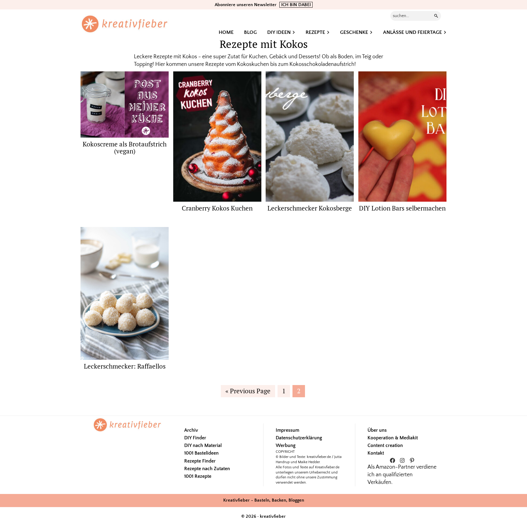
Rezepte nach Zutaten (207, 468)
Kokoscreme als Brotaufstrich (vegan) (125, 147)
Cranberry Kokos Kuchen (217, 208)
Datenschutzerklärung (299, 438)
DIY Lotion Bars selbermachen (402, 208)
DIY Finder (195, 438)
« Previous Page (248, 391)
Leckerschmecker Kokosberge (309, 208)
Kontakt (375, 453)
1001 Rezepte (197, 476)
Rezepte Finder (200, 461)
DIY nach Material (203, 445)
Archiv (191, 430)
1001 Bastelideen (201, 453)
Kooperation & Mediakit (392, 438)
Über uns (377, 430)
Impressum (287, 430)
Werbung (286, 445)
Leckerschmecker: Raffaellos (125, 366)
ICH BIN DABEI (296, 4)
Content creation (385, 445)
